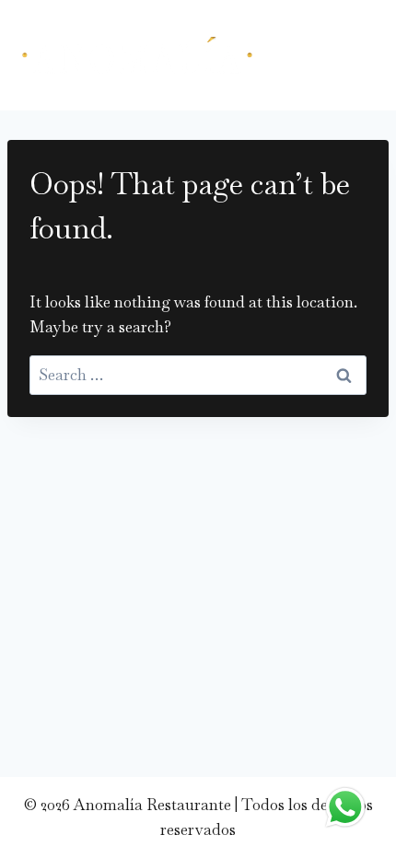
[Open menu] (350, 55)
